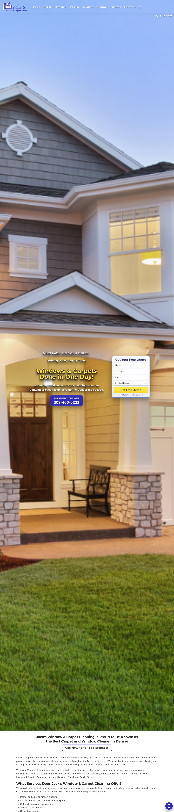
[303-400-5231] (140, 7)
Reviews (101, 7)
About (47, 7)
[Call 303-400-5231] (169, 806)
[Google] (157, 16)
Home (36, 7)
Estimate (115, 7)
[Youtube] (167, 16)
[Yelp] (164, 16)
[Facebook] (161, 16)
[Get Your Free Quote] (131, 378)
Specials (74, 7)
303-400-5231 (66, 402)
